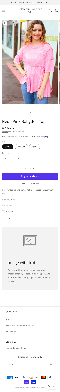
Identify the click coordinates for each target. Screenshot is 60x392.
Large (34, 146)
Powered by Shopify (39, 387)
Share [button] (7, 218)
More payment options (30, 183)
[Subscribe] (51, 364)
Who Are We (11, 331)
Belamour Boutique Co (26, 387)
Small (7, 146)
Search (9, 319)
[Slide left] (24, 113)
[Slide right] (36, 113)
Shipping (5, 131)
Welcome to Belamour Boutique (20, 325)
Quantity (5, 153)
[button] (3, 10)
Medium (21, 146)
